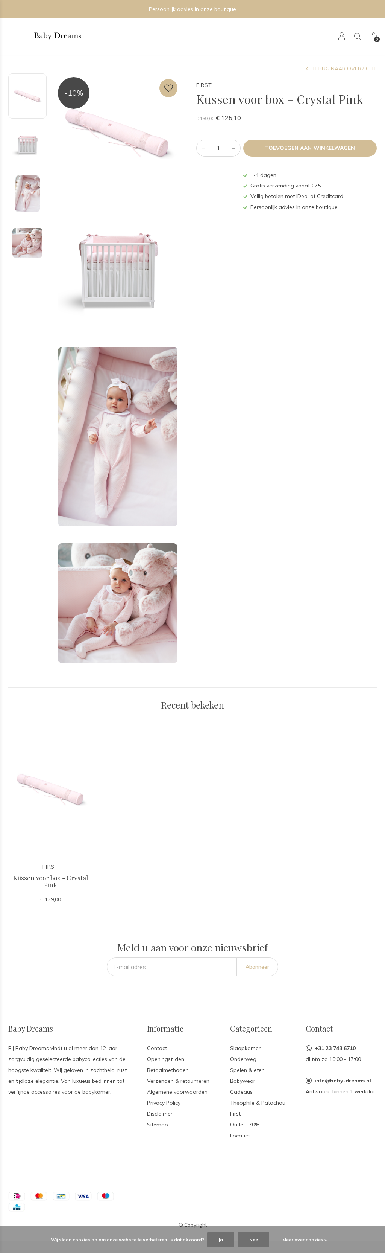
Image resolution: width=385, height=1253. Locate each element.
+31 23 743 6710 (335, 1048)
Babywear (242, 1081)
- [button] (203, 148)
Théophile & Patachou (257, 1102)
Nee (253, 1239)
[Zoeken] (357, 36)
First (235, 1113)
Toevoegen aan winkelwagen (310, 148)
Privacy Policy (163, 1102)
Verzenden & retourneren (178, 1081)
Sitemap (157, 1124)
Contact (157, 1048)
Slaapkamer (245, 1048)
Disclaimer (160, 1113)
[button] (14, 35)
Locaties (240, 1135)
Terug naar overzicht (344, 68)
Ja (220, 1239)
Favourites (168, 88)
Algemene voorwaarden (177, 1091)
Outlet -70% (244, 1124)
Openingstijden (165, 1059)
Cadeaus (241, 1091)
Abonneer (257, 966)
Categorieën (251, 1028)
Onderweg (243, 1059)
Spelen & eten (247, 1070)
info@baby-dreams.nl (343, 1080)
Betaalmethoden (168, 1070)
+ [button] (233, 148)
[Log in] (341, 36)
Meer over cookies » (304, 1239)
